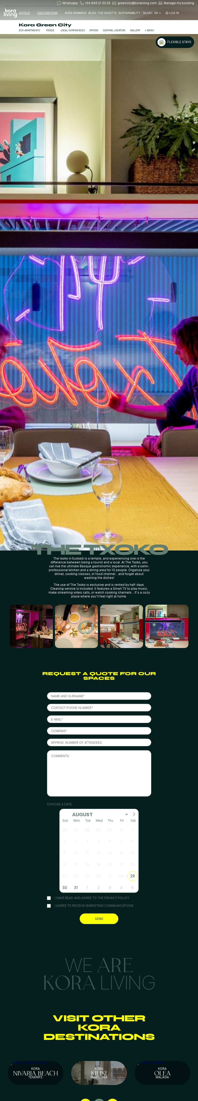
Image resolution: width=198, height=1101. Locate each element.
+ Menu (149, 30)
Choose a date (59, 804)
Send (99, 919)
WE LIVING (99, 972)
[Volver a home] (10, 13)
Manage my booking (179, 3)
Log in (173, 13)
